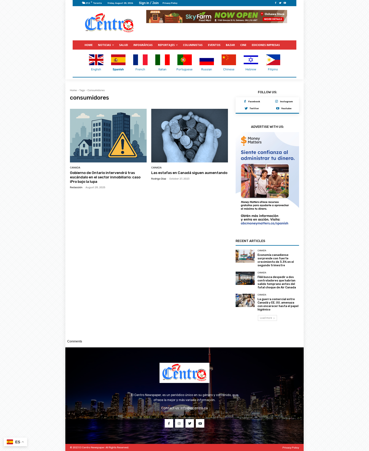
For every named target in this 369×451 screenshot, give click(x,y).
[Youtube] (285, 3)
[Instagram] (276, 101)
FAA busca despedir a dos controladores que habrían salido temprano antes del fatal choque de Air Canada (277, 282)
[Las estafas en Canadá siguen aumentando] (189, 135)
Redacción (76, 187)
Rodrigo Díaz (158, 178)
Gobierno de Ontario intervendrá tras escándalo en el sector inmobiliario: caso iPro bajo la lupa (105, 177)
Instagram (286, 101)
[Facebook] (275, 3)
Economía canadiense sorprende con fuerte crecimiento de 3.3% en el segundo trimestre (276, 260)
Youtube (286, 108)
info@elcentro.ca (194, 408)
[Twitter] (280, 3)
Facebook (254, 101)
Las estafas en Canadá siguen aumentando (189, 173)
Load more (266, 318)
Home (73, 90)
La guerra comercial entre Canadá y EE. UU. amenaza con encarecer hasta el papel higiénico (278, 304)
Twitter (254, 108)
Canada (75, 167)
